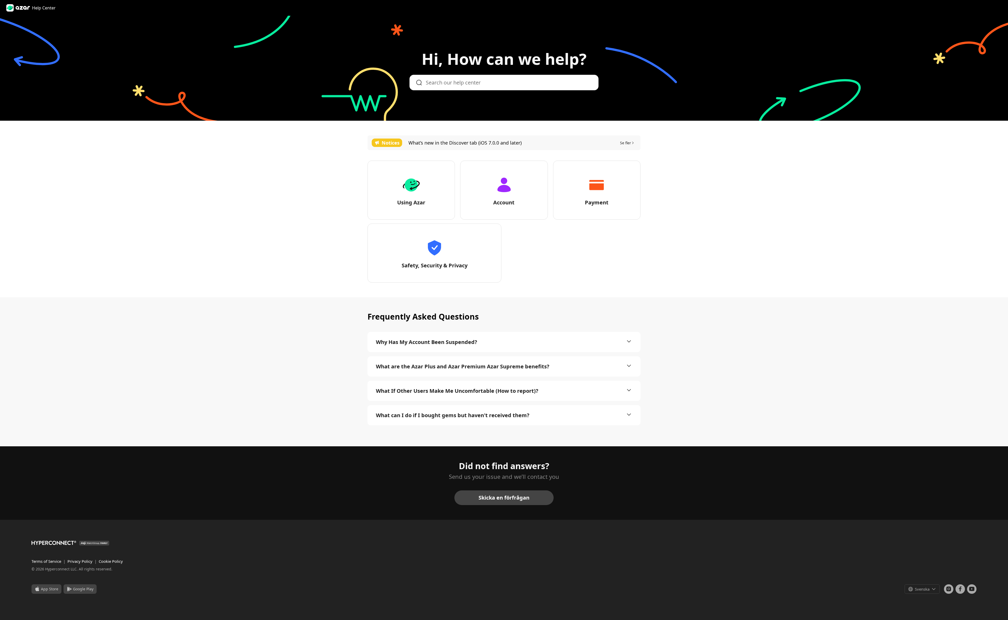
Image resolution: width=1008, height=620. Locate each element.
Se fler (625, 142)
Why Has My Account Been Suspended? (426, 342)
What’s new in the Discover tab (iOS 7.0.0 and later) (465, 143)
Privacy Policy (80, 561)
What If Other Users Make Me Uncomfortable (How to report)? (457, 390)
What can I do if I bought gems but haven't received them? (452, 415)
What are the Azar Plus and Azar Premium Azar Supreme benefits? (462, 366)
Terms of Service (47, 561)
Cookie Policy (111, 561)
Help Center (44, 8)
